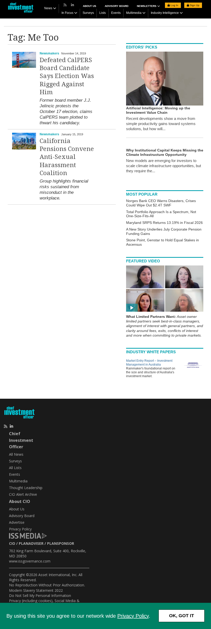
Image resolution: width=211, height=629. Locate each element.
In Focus (67, 13)
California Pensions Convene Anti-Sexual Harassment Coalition (67, 157)
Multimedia (134, 13)
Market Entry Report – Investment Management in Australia (149, 362)
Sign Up (194, 5)
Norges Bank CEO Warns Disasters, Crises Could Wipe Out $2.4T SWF (161, 203)
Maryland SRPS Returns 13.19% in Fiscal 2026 (164, 223)
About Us (89, 6)
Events (116, 13)
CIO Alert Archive (23, 494)
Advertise (16, 522)
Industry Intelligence (165, 13)
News (48, 8)
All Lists (15, 467)
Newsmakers (49, 53)
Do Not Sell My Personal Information (40, 595)
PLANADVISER (31, 543)
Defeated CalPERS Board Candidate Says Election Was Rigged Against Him (67, 76)
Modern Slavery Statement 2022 (36, 590)
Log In (174, 5)
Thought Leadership (25, 487)
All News (16, 454)
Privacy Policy (133, 616)
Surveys (88, 13)
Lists (102, 13)
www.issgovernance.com (29, 561)
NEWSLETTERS (147, 6)
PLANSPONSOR (60, 543)
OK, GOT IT (181, 615)
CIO (12, 543)
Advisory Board (116, 6)
